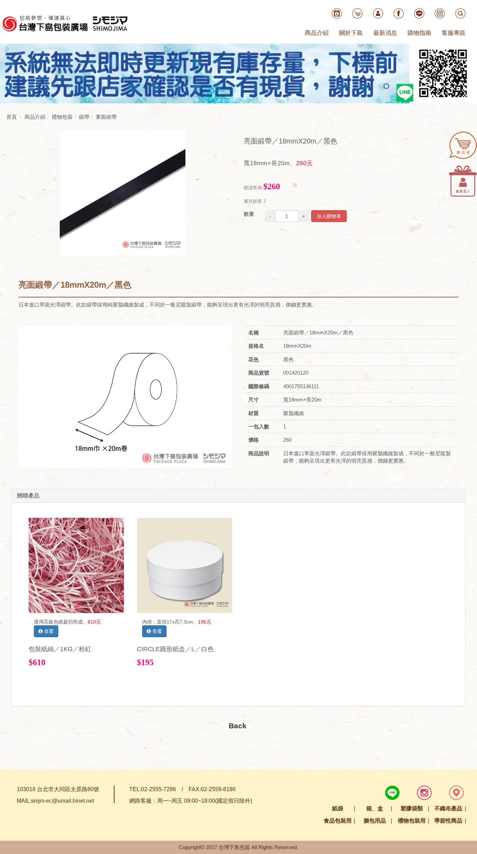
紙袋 (337, 808)
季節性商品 (448, 821)
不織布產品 (448, 808)
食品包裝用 (338, 821)
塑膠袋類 (412, 808)
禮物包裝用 (412, 821)
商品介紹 (317, 33)
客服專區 (453, 33)
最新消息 (385, 33)
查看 (48, 631)
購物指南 (419, 33)
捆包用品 (375, 821)
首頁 (11, 117)
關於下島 (351, 33)
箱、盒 (374, 808)
